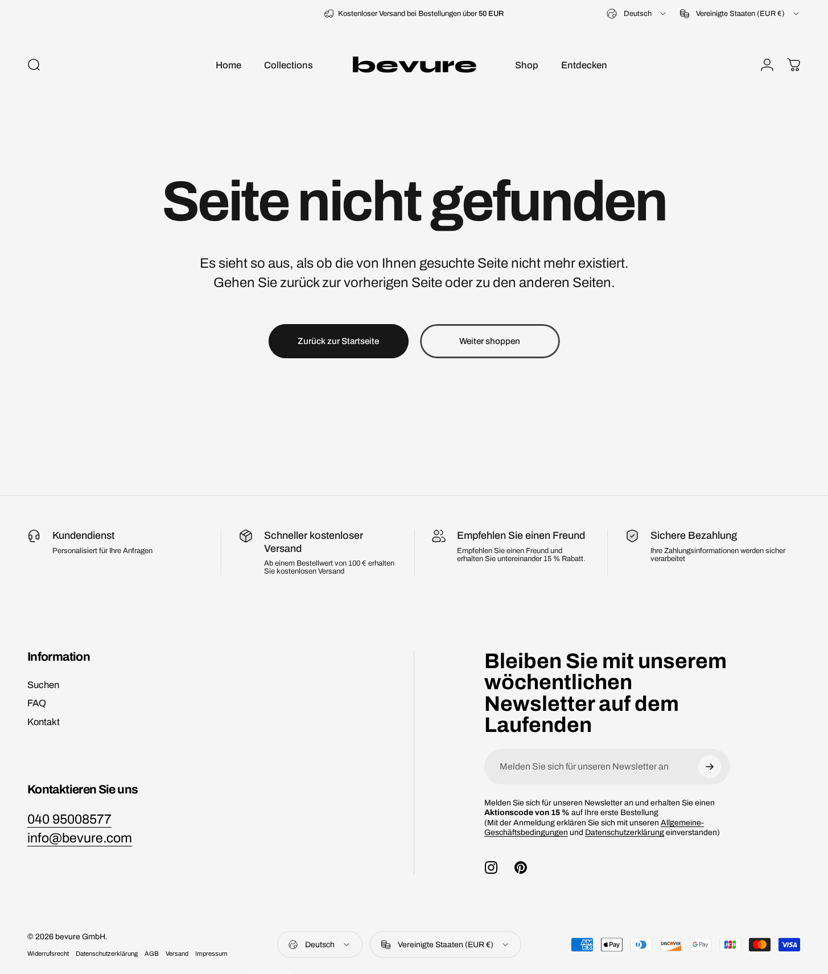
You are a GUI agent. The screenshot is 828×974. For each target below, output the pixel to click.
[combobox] (637, 13)
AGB (152, 953)
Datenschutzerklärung (624, 832)
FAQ (36, 703)
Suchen (43, 685)
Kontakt (43, 722)
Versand (177, 953)
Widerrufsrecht (48, 953)
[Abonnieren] (709, 766)
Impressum (211, 953)
